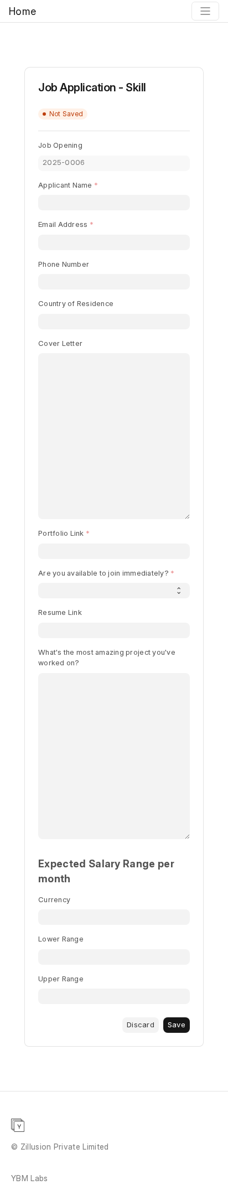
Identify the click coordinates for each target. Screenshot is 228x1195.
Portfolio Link (61, 533)
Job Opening (60, 145)
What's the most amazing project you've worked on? (106, 658)
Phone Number (63, 264)
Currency (54, 899)
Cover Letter (60, 343)
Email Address (62, 224)
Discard (140, 1024)
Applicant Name (65, 184)
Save (176, 1024)
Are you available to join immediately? (103, 572)
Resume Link (60, 612)
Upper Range (61, 978)
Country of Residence (75, 303)
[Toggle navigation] (205, 11)
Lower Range (61, 938)
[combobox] (114, 321)
